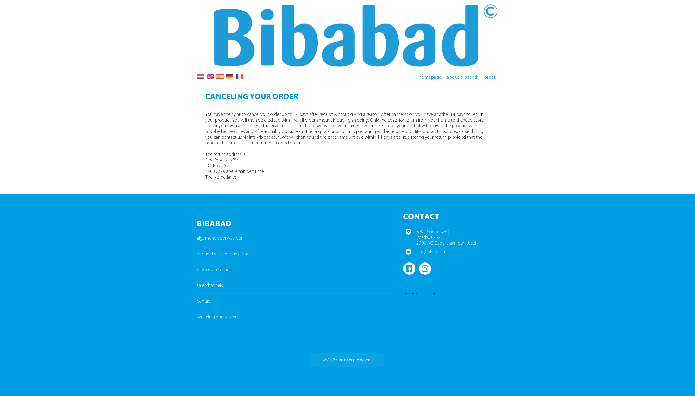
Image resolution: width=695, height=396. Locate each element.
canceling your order (216, 317)
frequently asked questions (223, 254)
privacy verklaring (213, 270)
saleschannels (210, 285)
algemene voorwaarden (220, 238)
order (489, 77)
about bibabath (463, 77)
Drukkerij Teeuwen (355, 359)
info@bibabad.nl (431, 252)
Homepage (430, 77)
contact (204, 301)
